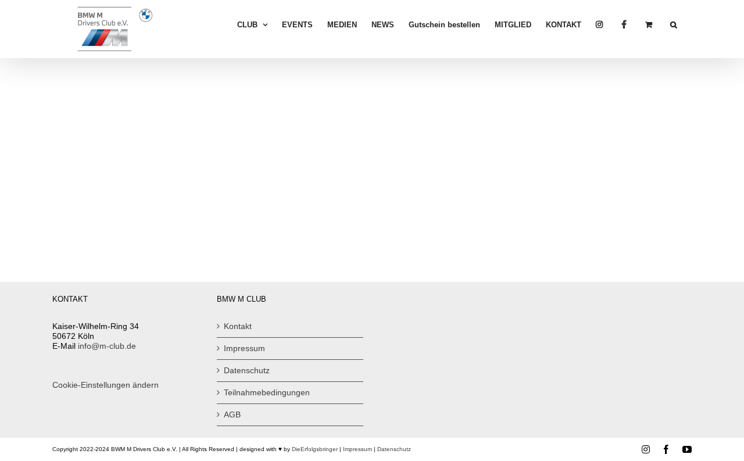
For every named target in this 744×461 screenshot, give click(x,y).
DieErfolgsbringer (315, 449)
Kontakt (238, 326)
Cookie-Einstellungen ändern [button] (105, 384)
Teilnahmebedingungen (267, 392)
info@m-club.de (107, 346)
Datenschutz (247, 370)
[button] (673, 24)
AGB (232, 414)
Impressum (244, 348)
